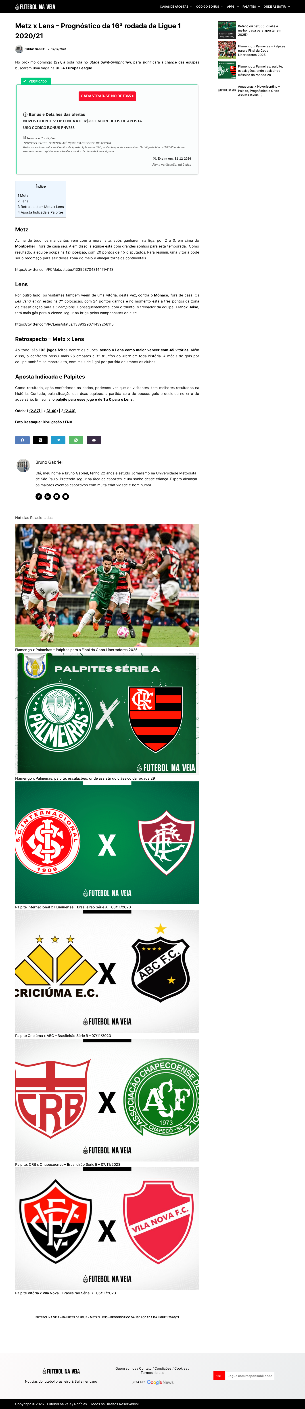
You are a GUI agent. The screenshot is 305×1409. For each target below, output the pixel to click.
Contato (145, 1368)
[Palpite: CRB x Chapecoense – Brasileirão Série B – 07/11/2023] (107, 1100)
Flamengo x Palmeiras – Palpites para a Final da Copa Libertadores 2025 (76, 649)
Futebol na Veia (47, 1317)
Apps (230, 6)
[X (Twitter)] (40, 440)
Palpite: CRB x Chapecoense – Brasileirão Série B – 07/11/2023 (67, 1164)
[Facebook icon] (39, 496)
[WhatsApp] (76, 440)
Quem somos (125, 1368)
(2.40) (69, 410)
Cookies (180, 1368)
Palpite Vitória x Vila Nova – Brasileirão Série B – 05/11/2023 (65, 1293)
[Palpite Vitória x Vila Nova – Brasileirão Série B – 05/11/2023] (107, 1228)
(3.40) (52, 410)
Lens (23, 201)
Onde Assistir (275, 6)
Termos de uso (152, 1373)
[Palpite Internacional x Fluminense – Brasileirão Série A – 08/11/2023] (107, 842)
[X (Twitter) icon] (56, 496)
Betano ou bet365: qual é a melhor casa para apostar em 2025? (259, 30)
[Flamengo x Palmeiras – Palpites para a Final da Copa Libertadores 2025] (107, 585)
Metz (23, 195)
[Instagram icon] (65, 496)
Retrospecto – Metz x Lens (41, 207)
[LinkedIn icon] (47, 496)
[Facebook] (22, 440)
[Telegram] (58, 440)
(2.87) (34, 410)
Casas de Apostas (174, 6)
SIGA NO (139, 1382)
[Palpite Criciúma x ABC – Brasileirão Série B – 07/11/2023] (107, 971)
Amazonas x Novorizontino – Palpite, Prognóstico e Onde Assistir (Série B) (259, 91)
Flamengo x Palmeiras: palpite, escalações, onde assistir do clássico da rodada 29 (85, 778)
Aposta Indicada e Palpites (41, 212)
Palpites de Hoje (74, 1317)
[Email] (94, 440)
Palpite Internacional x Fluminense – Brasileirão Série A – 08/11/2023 (73, 907)
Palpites (249, 6)
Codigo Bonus (207, 6)
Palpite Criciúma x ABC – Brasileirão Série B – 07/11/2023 (63, 1035)
